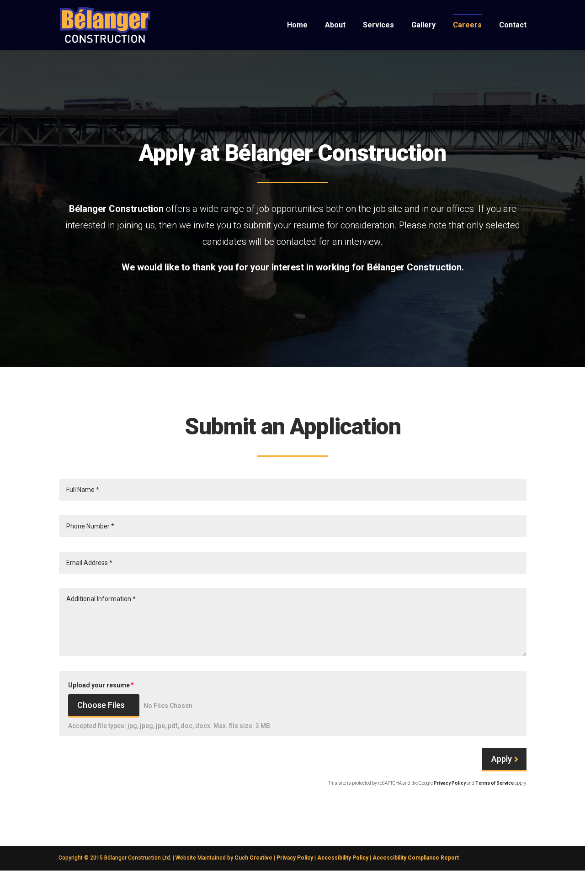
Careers (467, 25)
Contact (512, 25)
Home (297, 25)
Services (378, 25)
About (335, 25)
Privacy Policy (450, 783)
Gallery (423, 25)
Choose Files (101, 705)
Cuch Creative (253, 858)
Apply (501, 759)
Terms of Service (494, 783)
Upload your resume (99, 685)
